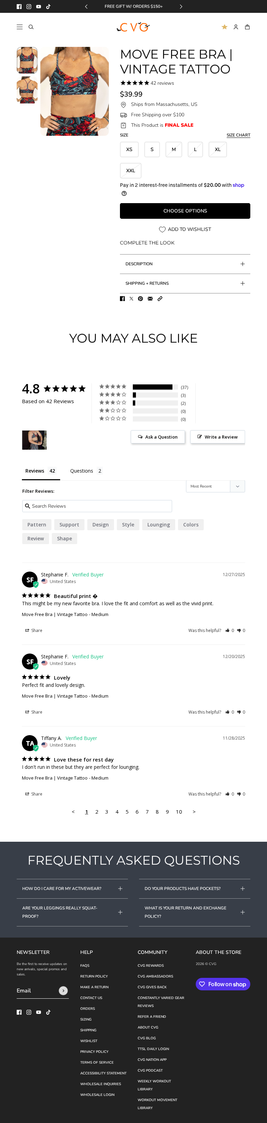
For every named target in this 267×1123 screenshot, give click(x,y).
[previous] (86, 6)
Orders (87, 1008)
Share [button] (36, 630)
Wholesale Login (97, 1094)
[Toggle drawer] (20, 27)
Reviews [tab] (34, 470)
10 (179, 811)
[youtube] (38, 6)
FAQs (84, 965)
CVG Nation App (152, 1059)
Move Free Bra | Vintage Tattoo (55, 614)
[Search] (31, 27)
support (69, 524)
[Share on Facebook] (122, 298)
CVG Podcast (150, 1070)
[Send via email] (150, 298)
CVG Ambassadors (155, 976)
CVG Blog (147, 1038)
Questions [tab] (81, 470)
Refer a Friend (152, 1016)
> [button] (194, 811)
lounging (158, 524)
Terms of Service (97, 1062)
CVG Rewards (151, 965)
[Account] (236, 27)
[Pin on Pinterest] (140, 298)
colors (191, 524)
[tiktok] (48, 6)
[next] (181, 6)
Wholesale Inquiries (100, 1084)
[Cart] (247, 27)
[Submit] (63, 990)
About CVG (148, 1027)
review (35, 538)
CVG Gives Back (152, 987)
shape (64, 538)
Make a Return (94, 987)
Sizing (85, 1019)
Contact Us (91, 998)
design (100, 524)
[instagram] (29, 6)
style (128, 524)
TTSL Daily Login (153, 1049)
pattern (36, 524)
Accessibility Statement (103, 1073)
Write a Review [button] (221, 437)
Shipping (88, 1030)
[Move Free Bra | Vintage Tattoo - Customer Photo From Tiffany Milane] (34, 440)
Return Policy (94, 976)
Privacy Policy (94, 1051)
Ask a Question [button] (161, 437)
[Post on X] (131, 299)
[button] (160, 298)
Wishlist (88, 1041)
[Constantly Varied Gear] (133, 27)
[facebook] (19, 6)
